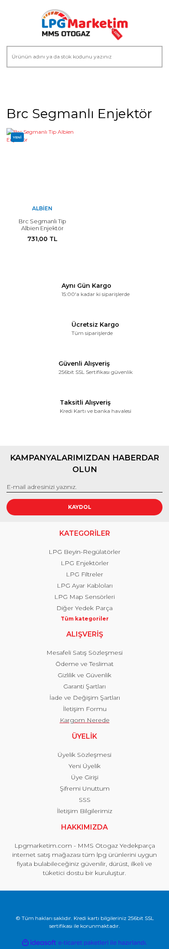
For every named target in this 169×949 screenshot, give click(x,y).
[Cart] (152, 84)
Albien (42, 208)
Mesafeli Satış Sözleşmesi (84, 652)
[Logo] (84, 25)
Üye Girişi (84, 777)
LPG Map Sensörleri (84, 597)
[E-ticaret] (83, 942)
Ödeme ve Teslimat (84, 664)
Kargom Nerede (85, 720)
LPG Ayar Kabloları (85, 585)
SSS (85, 800)
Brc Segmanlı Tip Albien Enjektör (42, 225)
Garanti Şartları (84, 686)
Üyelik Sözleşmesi (84, 755)
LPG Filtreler (84, 574)
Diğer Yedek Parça (84, 608)
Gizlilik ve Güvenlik (84, 675)
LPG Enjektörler (85, 563)
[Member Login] (17, 84)
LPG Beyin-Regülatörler (84, 552)
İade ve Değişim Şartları (84, 697)
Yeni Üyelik (84, 766)
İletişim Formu (85, 709)
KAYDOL (79, 507)
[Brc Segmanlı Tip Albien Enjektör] (42, 163)
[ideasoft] (39, 943)
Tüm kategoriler (85, 618)
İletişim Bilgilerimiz (84, 811)
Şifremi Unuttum (85, 788)
